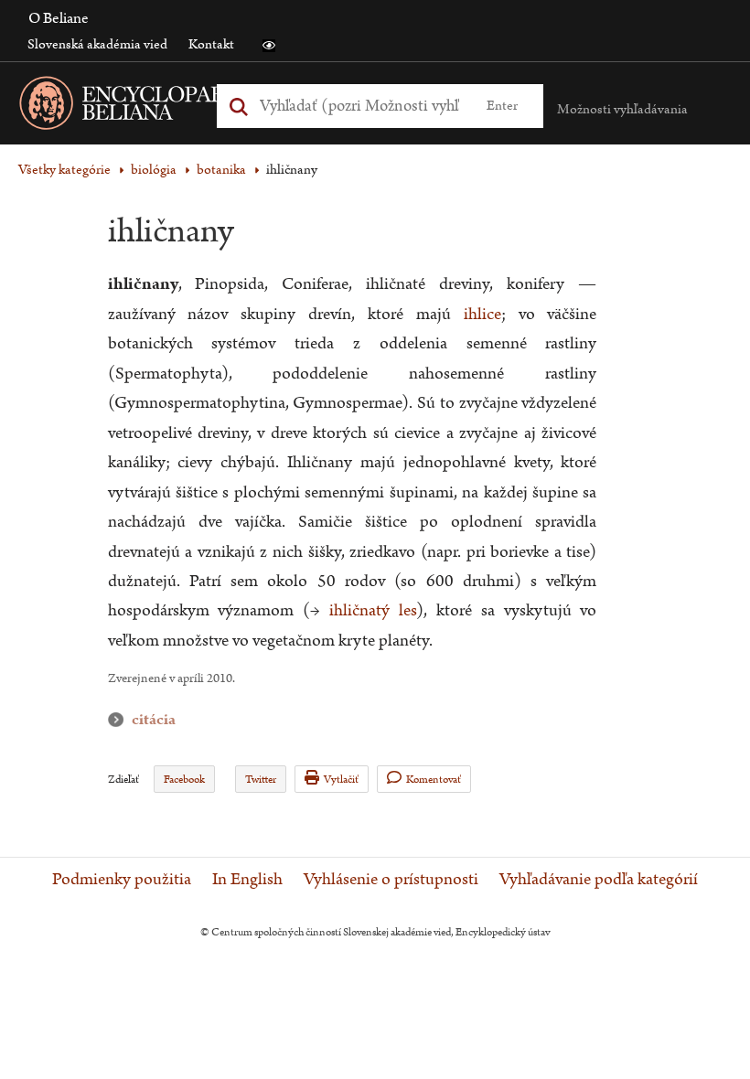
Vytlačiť (341, 779)
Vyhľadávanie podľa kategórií (598, 880)
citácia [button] (120, 720)
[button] (269, 45)
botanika (221, 169)
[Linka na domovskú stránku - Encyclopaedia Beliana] (169, 106)
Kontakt (211, 44)
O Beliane (58, 18)
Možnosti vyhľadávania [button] (622, 109)
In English (247, 880)
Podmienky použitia (121, 880)
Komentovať (433, 779)
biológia (154, 169)
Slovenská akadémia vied (97, 44)
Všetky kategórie (64, 169)
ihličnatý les (372, 610)
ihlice (482, 314)
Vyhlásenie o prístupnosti (391, 880)
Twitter (260, 779)
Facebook (184, 779)
